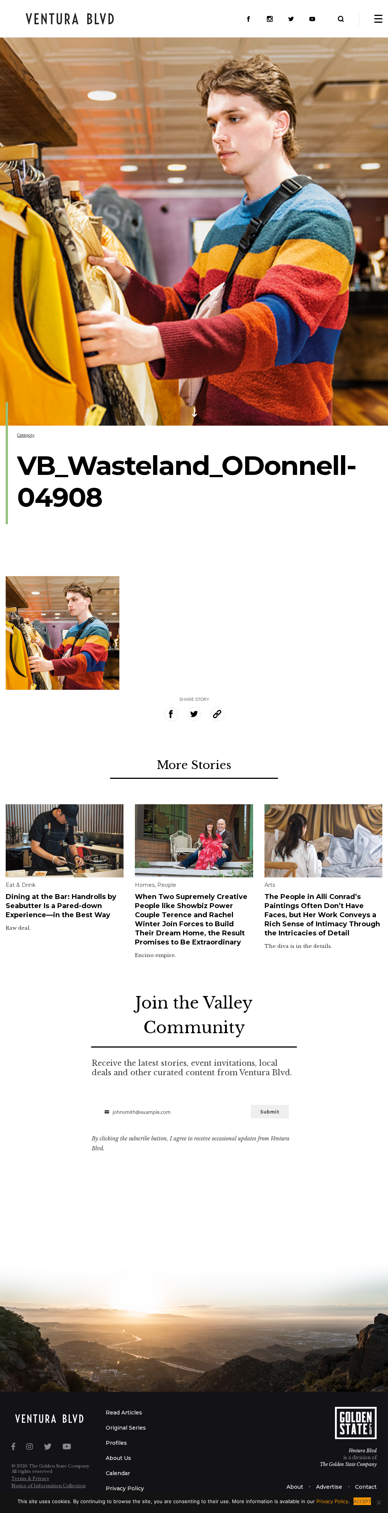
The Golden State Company (348, 1464)
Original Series (126, 1427)
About (294, 1486)
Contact (366, 1486)
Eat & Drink (21, 885)
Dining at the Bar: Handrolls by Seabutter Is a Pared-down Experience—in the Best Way (61, 906)
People (166, 885)
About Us (118, 1458)
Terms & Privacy (30, 1478)
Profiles (116, 1442)
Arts (269, 885)
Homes (145, 885)
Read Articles (124, 1412)
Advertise (329, 1486)
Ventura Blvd (363, 1450)
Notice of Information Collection (48, 1485)
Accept (362, 1501)
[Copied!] (217, 714)
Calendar (118, 1473)
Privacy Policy (125, 1488)
